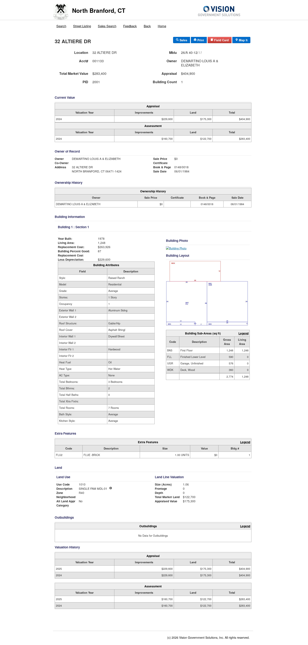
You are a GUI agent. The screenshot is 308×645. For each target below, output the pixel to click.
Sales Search (107, 26)
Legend (243, 333)
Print (200, 40)
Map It (243, 40)
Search (61, 26)
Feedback (130, 26)
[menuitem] (61, 25)
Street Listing (82, 26)
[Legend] (110, 488)
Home (162, 26)
